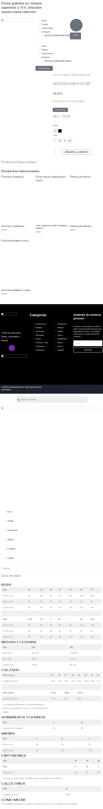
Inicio (44, 21)
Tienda (45, 24)
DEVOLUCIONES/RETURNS (58, 35)
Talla (55, 135)
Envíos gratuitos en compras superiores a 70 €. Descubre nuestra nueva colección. (21, 7)
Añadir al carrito (76, 152)
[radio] (55, 131)
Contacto (46, 32)
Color (55, 125)
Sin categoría (64, 75)
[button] (51, 42)
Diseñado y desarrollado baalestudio (85, 388)
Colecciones (47, 28)
